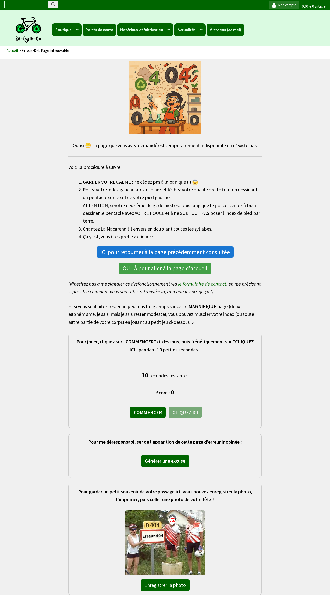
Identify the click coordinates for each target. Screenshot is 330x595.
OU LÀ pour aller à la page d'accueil (165, 268)
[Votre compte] (284, 5)
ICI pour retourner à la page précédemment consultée (165, 252)
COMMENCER (148, 412)
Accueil (12, 50)
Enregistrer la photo (165, 585)
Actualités (186, 30)
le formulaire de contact (202, 284)
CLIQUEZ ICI (185, 412)
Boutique (63, 30)
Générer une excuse (165, 461)
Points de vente (99, 30)
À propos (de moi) (225, 30)
